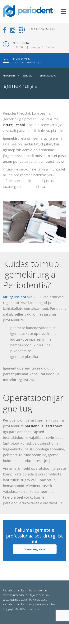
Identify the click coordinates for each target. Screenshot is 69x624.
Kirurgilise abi (14, 297)
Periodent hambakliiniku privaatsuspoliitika (29, 604)
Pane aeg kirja (34, 549)
